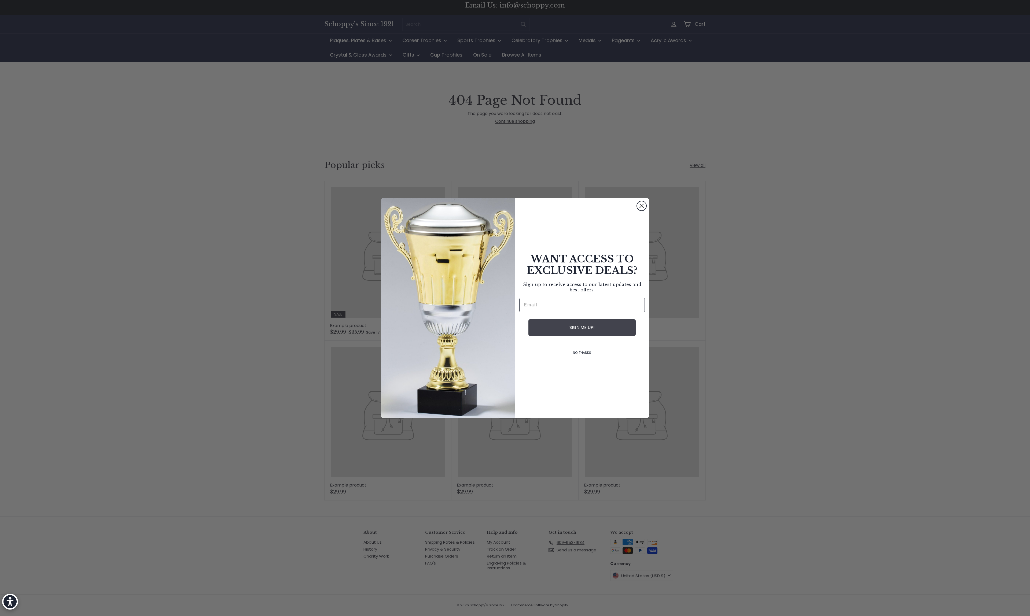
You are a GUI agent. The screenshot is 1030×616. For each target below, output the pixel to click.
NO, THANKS (582, 352)
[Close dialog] (641, 206)
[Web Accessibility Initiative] (10, 602)
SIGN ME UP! (582, 327)
